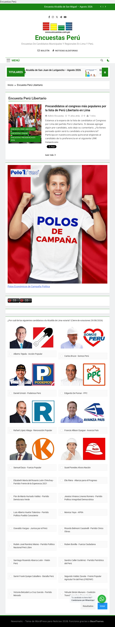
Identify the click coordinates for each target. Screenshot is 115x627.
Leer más (49, 154)
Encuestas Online (19, 133)
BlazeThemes (97, 621)
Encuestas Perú (57, 37)
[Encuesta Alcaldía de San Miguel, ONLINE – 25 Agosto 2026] (82, 74)
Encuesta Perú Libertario (23, 129)
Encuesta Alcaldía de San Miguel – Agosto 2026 (68, 7)
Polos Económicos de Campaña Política (29, 286)
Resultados (88, 606)
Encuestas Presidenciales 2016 (23, 139)
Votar (102, 606)
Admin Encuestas (56, 115)
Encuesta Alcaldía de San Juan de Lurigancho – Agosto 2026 (39, 70)
